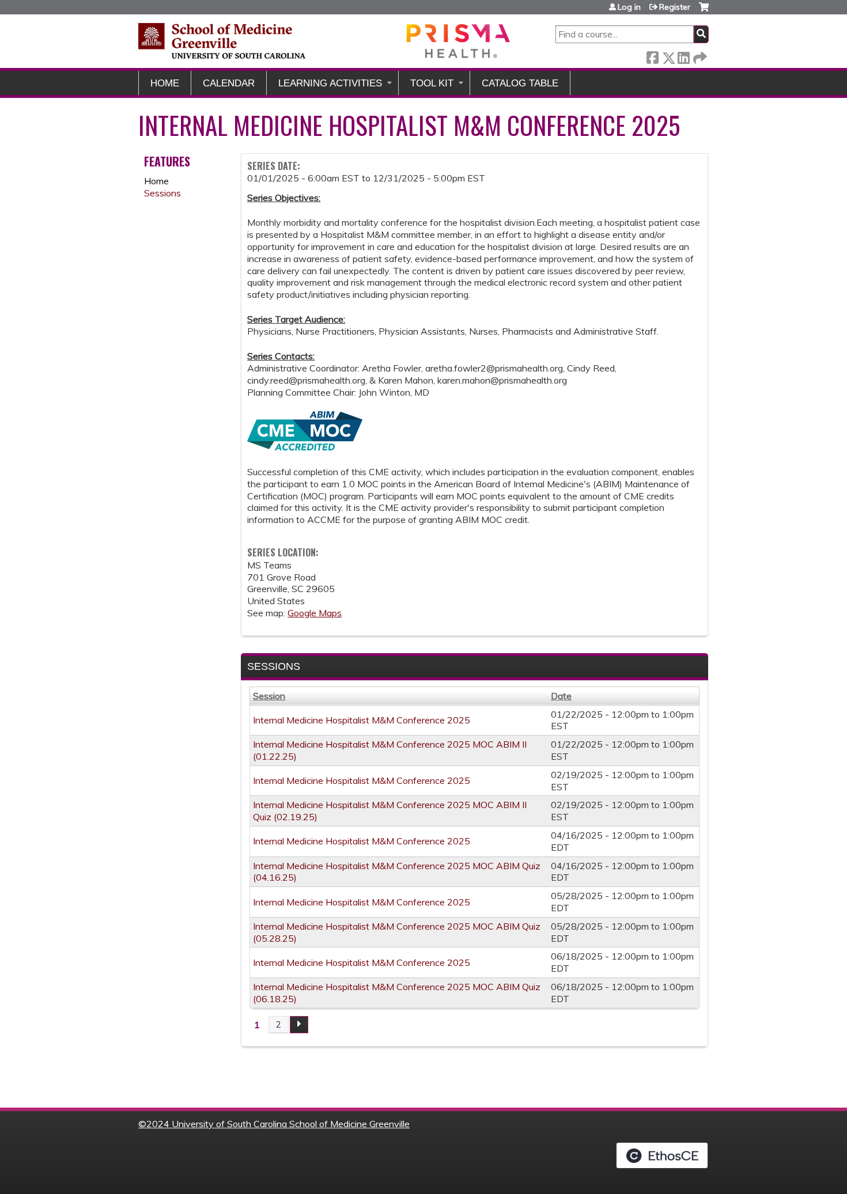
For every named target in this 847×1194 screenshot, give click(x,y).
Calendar (229, 83)
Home (164, 83)
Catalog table (520, 83)
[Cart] (704, 11)
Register (674, 7)
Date (561, 696)
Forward (699, 55)
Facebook (652, 55)
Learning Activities (330, 83)
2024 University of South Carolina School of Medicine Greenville (278, 1123)
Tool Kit (431, 83)
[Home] (325, 40)
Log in (629, 7)
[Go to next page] (299, 1024)
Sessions (162, 193)
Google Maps (315, 613)
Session (269, 696)
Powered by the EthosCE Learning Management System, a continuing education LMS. (662, 1155)
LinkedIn (683, 55)
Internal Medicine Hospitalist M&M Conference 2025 (361, 720)
